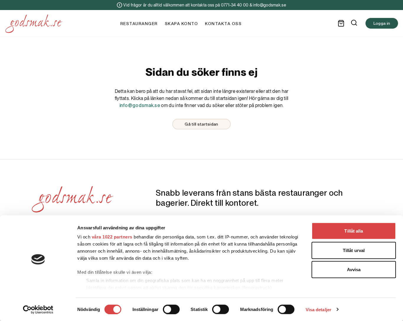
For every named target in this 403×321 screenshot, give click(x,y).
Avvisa (354, 269)
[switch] (171, 309)
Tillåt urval (354, 250)
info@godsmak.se (139, 105)
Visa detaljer (318, 309)
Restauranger (139, 23)
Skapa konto (181, 23)
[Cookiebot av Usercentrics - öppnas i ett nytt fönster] (38, 309)
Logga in (381, 23)
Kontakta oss (223, 23)
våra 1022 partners (112, 236)
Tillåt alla (353, 230)
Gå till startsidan (201, 124)
